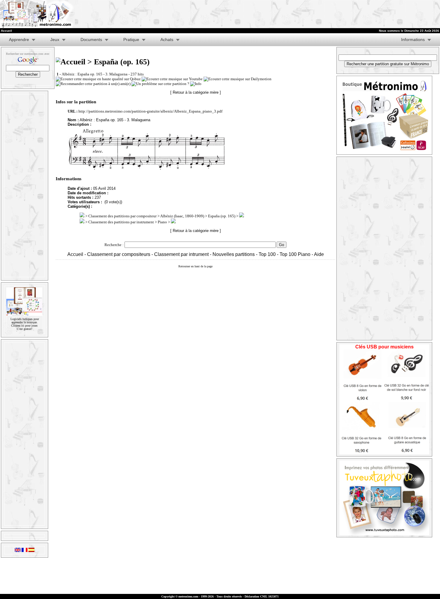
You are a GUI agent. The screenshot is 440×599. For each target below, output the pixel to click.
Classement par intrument (181, 254)
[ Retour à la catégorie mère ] (195, 92)
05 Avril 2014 (104, 188)
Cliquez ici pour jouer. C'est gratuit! (24, 327)
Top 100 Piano (295, 254)
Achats (166, 39)
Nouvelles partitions (234, 254)
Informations (413, 39)
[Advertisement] (208, 14)
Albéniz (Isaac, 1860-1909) (182, 216)
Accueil (75, 254)
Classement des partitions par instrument (121, 222)
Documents (91, 39)
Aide (319, 254)
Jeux (54, 39)
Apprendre (19, 39)
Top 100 (267, 254)
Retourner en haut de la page (195, 266)
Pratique (131, 39)
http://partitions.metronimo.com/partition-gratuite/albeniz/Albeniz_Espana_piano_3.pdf (150, 111)
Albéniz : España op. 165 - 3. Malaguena (95, 74)
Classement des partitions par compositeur (122, 216)
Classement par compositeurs (118, 254)
